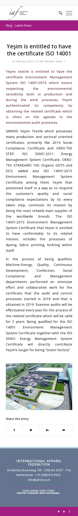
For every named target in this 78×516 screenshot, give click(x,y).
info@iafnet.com (39, 480)
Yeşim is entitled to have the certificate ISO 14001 (39, 50)
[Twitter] (58, 511)
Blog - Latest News (19, 25)
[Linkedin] (64, 511)
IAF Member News (51, 61)
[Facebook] (69, 511)
